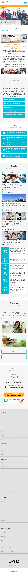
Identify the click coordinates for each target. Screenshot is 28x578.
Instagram (3, 443)
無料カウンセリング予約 (7, 551)
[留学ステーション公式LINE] (17, 561)
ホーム (2, 416)
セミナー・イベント (6, 424)
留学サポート (4, 427)
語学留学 (3, 501)
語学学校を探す (5, 435)
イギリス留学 (4, 485)
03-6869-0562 (15, 387)
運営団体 (3, 532)
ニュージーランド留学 (6, 489)
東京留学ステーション (6, 540)
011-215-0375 (15, 382)
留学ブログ (4, 454)
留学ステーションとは (6, 420)
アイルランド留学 (5, 478)
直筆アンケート (5, 450)
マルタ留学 (4, 474)
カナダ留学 (4, 466)
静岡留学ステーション (6, 544)
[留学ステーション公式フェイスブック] (14, 561)
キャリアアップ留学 (6, 516)
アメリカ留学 (4, 481)
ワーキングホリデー (6, 505)
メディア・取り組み (6, 447)
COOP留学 (3, 509)
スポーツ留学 (4, 524)
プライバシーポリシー (14, 565)
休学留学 (3, 520)
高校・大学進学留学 (6, 512)
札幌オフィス (14, 351)
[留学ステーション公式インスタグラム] (10, 561)
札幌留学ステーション (6, 536)
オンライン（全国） (14, 356)
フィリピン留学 (5, 493)
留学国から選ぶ (5, 462)
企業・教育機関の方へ (6, 547)
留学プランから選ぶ (6, 431)
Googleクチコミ (5, 439)
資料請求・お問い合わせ (7, 555)
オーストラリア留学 (6, 470)
